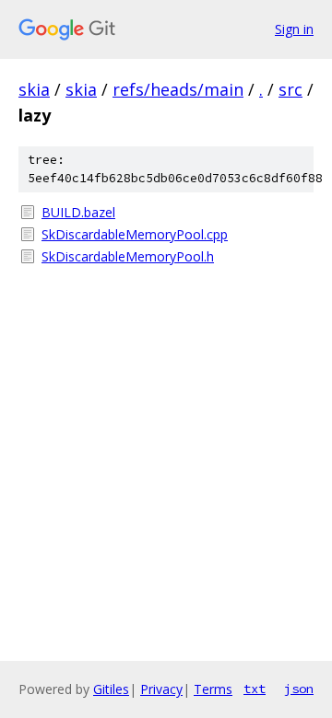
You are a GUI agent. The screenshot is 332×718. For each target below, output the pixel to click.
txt (254, 688)
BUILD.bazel (78, 212)
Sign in (294, 29)
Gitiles (111, 689)
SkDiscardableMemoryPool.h (128, 256)
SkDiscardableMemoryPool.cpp (135, 234)
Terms (213, 689)
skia (34, 89)
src (290, 89)
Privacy (161, 689)
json (299, 688)
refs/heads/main (178, 89)
